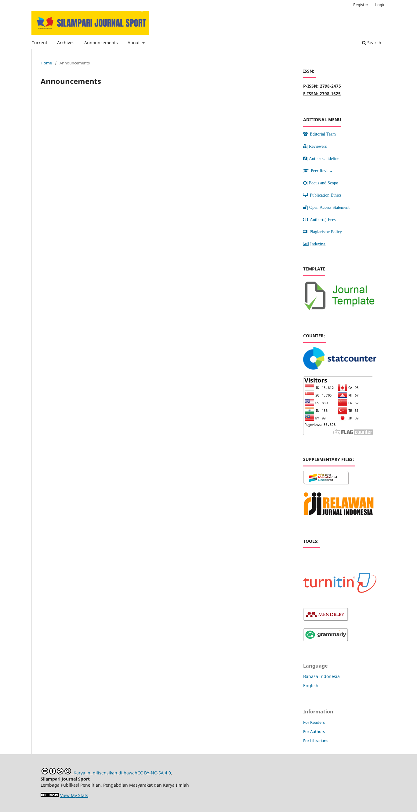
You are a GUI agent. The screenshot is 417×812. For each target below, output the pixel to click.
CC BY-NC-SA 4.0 (154, 773)
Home (46, 63)
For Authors (314, 731)
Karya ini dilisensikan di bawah (104, 773)
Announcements (101, 42)
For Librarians (315, 740)
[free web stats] (50, 795)
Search (373, 42)
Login (380, 4)
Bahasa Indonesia (321, 676)
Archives (65, 42)
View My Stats (74, 795)
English (310, 685)
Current (39, 42)
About (134, 42)
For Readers (314, 722)
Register (360, 4)
